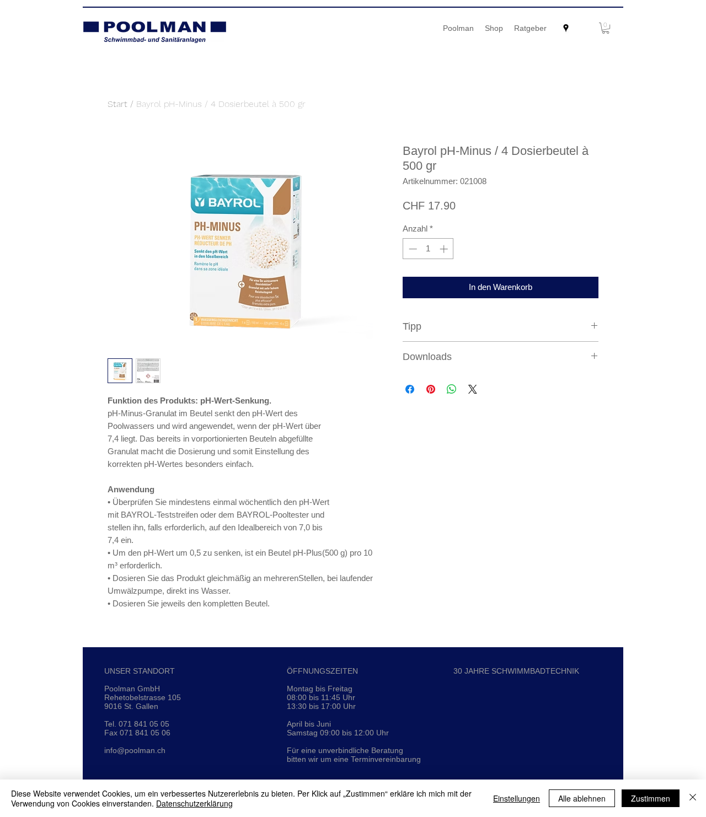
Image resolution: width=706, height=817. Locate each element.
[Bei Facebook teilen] (409, 389)
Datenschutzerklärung (194, 803)
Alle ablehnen (582, 798)
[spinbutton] (428, 249)
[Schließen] (692, 798)
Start (117, 104)
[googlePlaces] (565, 28)
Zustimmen (650, 798)
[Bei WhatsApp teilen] (451, 389)
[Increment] (444, 249)
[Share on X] (472, 389)
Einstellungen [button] (516, 798)
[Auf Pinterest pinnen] (430, 389)
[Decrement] (411, 249)
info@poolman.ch (134, 750)
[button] (605, 28)
